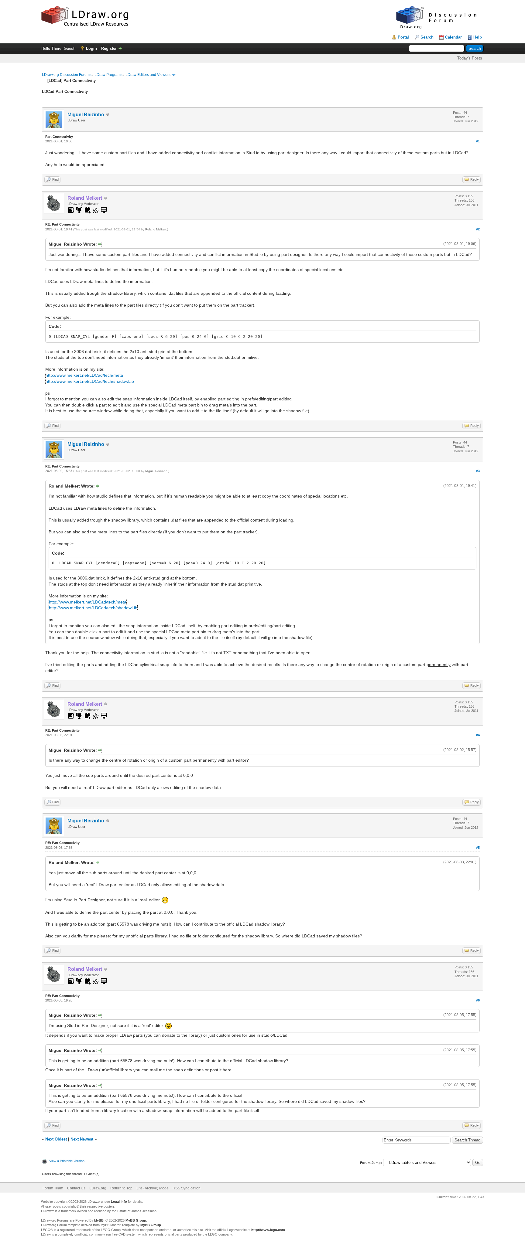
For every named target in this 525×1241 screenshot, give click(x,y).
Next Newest (81, 1139)
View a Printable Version (66, 1161)
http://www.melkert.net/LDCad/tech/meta (84, 375)
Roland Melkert (155, 229)
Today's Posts (469, 58)
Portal (403, 37)
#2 (478, 229)
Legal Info (119, 1201)
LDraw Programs (108, 75)
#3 (478, 471)
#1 (478, 141)
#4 (478, 735)
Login (91, 48)
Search (427, 37)
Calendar (453, 37)
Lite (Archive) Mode (152, 1188)
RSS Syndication (187, 1188)
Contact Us (76, 1188)
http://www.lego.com (268, 1230)
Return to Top (121, 1188)
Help (477, 37)
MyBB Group (135, 1220)
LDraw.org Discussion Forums (66, 75)
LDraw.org (97, 1188)
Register (109, 48)
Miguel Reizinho (85, 114)
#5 (478, 847)
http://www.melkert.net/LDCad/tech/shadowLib (90, 381)
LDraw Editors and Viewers (147, 75)
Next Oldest (56, 1139)
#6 (478, 1000)
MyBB (99, 1220)
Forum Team (53, 1188)
